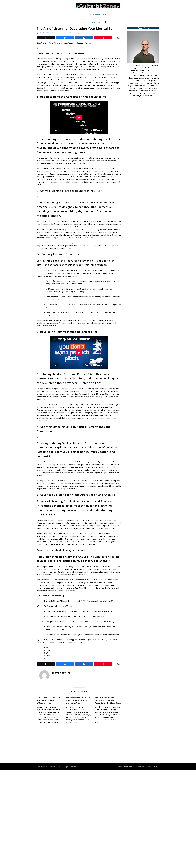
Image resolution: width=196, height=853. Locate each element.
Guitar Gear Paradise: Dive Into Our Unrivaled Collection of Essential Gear (49, 700)
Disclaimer (139, 767)
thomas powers (61, 33)
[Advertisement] (143, 112)
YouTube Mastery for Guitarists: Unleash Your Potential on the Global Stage (108, 700)
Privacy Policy (152, 767)
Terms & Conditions (123, 767)
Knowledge (95, 22)
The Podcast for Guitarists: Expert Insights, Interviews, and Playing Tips (78, 700)
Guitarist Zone (98, 14)
